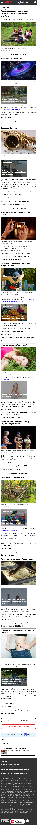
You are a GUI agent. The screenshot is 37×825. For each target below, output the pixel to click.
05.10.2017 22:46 (5, 7)
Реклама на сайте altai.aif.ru (12, 767)
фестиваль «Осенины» (9, 530)
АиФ (5, 452)
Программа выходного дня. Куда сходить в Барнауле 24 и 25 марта (19, 751)
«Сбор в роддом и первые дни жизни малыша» (18, 300)
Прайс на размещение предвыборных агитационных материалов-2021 (15, 770)
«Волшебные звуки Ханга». (10, 109)
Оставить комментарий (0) (19, 726)
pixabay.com (12, 84)
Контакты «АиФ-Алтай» (10, 764)
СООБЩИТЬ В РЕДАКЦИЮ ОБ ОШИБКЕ (14, 773)
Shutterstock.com (5, 506)
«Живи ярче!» (6, 379)
